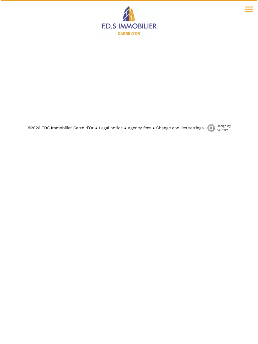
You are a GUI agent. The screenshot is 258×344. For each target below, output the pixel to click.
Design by (224, 127)
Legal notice (111, 127)
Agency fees (139, 127)
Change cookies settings (180, 127)
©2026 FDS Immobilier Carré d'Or (60, 127)
